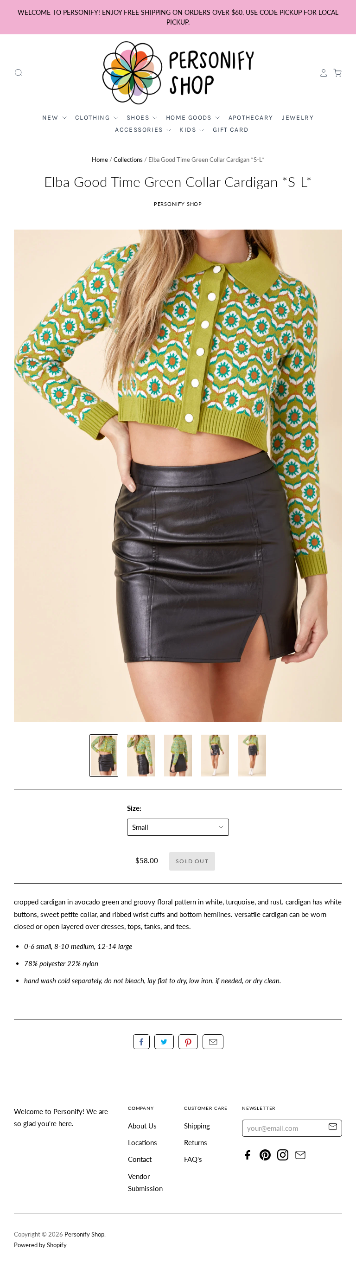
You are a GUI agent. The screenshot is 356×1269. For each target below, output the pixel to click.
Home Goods (190, 118)
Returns (195, 1142)
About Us (142, 1126)
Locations (142, 1142)
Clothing (93, 118)
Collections (128, 159)
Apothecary (251, 118)
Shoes (139, 118)
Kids (188, 130)
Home (100, 159)
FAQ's (193, 1159)
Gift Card (231, 130)
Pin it (188, 1041)
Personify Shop (178, 204)
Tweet (164, 1041)
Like (141, 1041)
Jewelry (298, 118)
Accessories (140, 130)
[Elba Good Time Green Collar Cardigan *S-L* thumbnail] (104, 755)
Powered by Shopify (40, 1245)
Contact (140, 1159)
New (51, 118)
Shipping (197, 1126)
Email (213, 1041)
